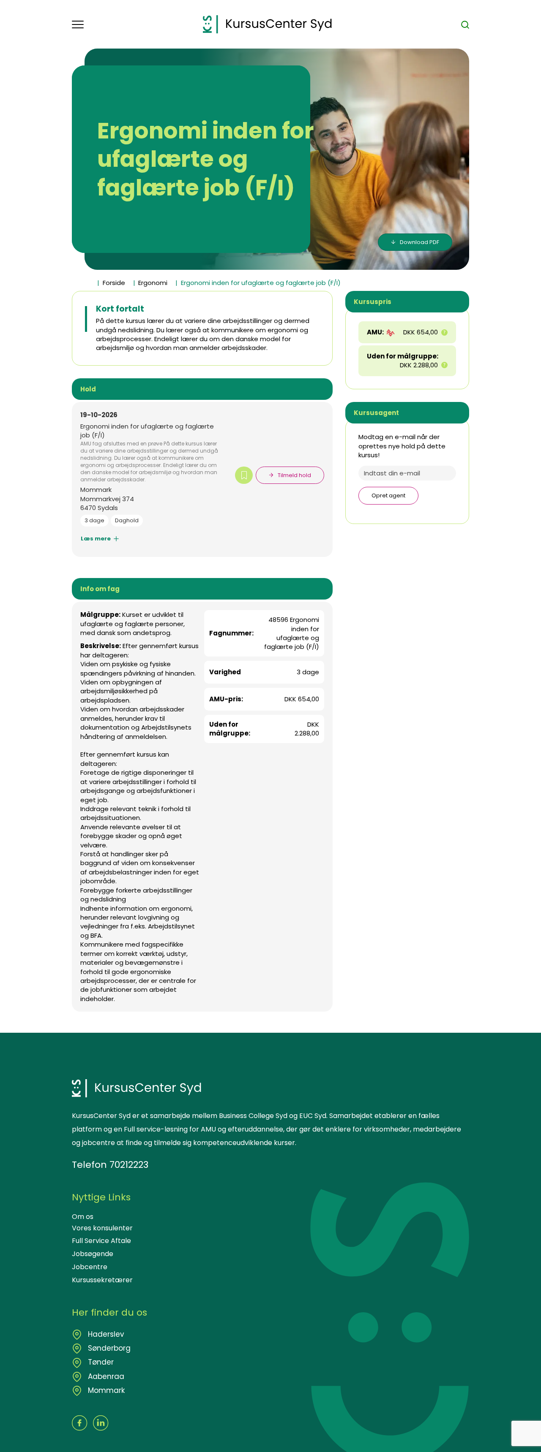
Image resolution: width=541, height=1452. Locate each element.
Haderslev (105, 1334)
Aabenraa (105, 1376)
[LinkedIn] (101, 1423)
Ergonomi (152, 282)
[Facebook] (79, 1423)
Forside (114, 282)
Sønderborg (108, 1348)
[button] (137, 24)
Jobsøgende (92, 1254)
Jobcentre (89, 1267)
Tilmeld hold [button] (294, 475)
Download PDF (419, 242)
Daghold (127, 520)
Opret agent (388, 495)
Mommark (105, 1390)
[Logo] (267, 24)
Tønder (100, 1362)
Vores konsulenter (102, 1228)
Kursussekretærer (102, 1280)
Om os (82, 1216)
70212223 (128, 1164)
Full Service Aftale (101, 1241)
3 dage (94, 520)
